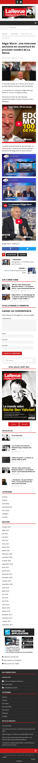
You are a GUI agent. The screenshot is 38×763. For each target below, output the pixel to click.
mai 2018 (5, 598)
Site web (5, 345)
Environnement (7, 507)
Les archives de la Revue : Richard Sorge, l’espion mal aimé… (21, 447)
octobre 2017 (6, 621)
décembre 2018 (7, 574)
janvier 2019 (6, 571)
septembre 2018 (7, 584)
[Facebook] (17, 2)
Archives (4, 497)
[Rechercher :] (19, 27)
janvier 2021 (6, 550)
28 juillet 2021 (16, 451)
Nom (4, 334)
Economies (5, 504)
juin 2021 (5, 534)
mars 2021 (5, 544)
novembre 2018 (7, 577)
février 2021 (6, 547)
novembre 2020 (7, 557)
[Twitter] (21, 2)
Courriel (4, 340)
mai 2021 (5, 537)
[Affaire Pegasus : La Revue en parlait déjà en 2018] (6, 460)
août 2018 (5, 588)
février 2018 (6, 608)
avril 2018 (5, 601)
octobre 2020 (6, 561)
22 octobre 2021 (17, 438)
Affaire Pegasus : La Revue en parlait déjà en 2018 (22, 458)
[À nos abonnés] (6, 438)
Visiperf (5, 757)
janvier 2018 (6, 611)
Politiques (5, 514)
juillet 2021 (5, 530)
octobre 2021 (6, 527)
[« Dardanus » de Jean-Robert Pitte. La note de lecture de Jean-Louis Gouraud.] (6, 482)
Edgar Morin (11, 254)
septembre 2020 (7, 564)
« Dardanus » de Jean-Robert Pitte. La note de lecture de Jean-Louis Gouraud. (22, 481)
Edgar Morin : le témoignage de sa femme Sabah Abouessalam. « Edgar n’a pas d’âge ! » (23, 296)
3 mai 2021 (16, 301)
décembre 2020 (7, 554)
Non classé (5, 510)
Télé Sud (22, 254)
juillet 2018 (5, 591)
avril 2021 (5, 540)
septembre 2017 (7, 625)
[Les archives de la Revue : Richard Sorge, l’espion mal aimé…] (6, 448)
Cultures (4, 500)
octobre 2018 (6, 581)
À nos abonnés (17, 436)
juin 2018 (5, 594)
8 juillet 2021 (16, 290)
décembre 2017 (7, 615)
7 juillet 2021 (16, 486)
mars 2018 (5, 604)
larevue (16, 58)
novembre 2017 (7, 618)
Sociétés (5, 517)
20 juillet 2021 (16, 462)
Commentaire (6, 318)
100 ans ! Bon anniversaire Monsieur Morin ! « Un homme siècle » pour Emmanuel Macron (23, 286)
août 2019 (5, 567)
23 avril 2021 (7, 58)
